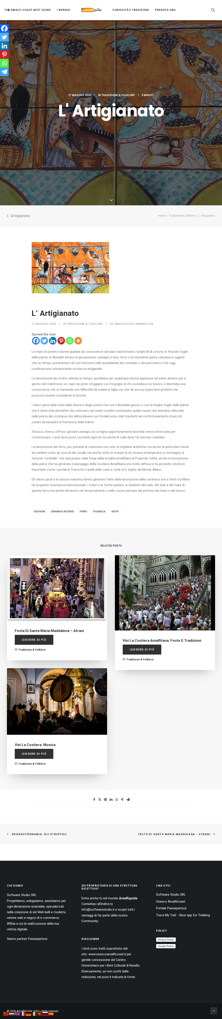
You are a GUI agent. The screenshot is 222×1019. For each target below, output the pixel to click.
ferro (83, 511)
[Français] (23, 1014)
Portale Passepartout (171, 908)
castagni (39, 511)
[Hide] (1, 80)
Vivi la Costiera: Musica (35, 745)
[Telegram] (4, 71)
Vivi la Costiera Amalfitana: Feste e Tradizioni (162, 640)
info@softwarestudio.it (98, 909)
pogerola (99, 511)
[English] (17, 1014)
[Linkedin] (53, 341)
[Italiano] (34, 1014)
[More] (78, 341)
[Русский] (45, 1014)
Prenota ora (165, 10)
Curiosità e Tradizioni (130, 10)
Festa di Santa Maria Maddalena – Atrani (49, 631)
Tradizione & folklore (118, 95)
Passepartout (37, 939)
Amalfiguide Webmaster (133, 324)
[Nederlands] (12, 1014)
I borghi (63, 10)
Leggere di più (34, 640)
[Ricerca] (213, 10)
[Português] (40, 1014)
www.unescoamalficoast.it (107, 954)
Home (162, 215)
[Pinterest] (61, 341)
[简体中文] (6, 1014)
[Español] (51, 1014)
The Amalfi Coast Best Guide (27, 10)
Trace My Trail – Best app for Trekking (183, 915)
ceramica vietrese (62, 511)
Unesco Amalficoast (170, 901)
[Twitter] (44, 341)
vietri (115, 511)
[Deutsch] (28, 1014)
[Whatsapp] (69, 341)
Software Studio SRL (22, 895)
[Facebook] (36, 341)
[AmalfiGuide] (91, 10)
